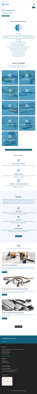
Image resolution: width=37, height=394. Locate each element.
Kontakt (34, 7)
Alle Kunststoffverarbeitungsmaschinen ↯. (25, 149)
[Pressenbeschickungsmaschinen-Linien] (10, 99)
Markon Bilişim (23, 390)
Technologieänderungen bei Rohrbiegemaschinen (15, 289)
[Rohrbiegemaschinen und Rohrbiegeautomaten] (10, 84)
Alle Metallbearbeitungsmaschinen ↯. (11, 149)
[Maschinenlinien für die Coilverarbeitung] (27, 84)
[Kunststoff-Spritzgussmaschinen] (27, 130)
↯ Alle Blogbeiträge (19, 326)
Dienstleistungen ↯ (19, 236)
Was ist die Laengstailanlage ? (10, 265)
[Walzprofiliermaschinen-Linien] (27, 99)
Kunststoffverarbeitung (5, 362)
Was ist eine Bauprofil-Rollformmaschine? (13, 312)
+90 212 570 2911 (6, 352)
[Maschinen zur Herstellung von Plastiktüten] (10, 145)
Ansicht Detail (4, 272)
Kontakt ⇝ (4, 341)
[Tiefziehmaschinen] (10, 130)
